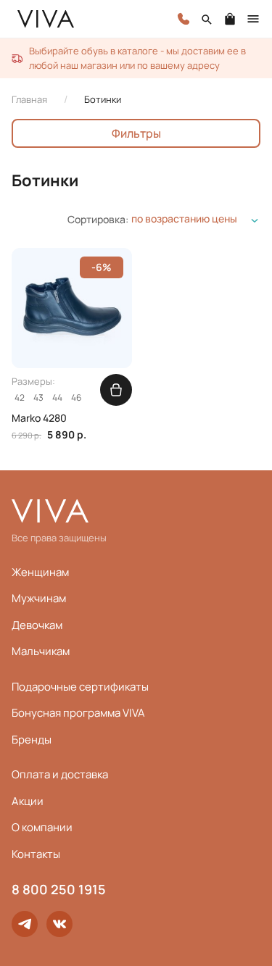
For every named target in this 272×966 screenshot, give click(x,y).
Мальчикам (41, 651)
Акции (28, 801)
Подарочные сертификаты (80, 686)
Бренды (31, 739)
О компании (42, 827)
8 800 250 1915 (59, 889)
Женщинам (40, 572)
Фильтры (136, 133)
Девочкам (37, 625)
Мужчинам (39, 598)
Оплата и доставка (60, 774)
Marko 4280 (39, 418)
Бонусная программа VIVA (78, 712)
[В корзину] (116, 390)
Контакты (36, 854)
